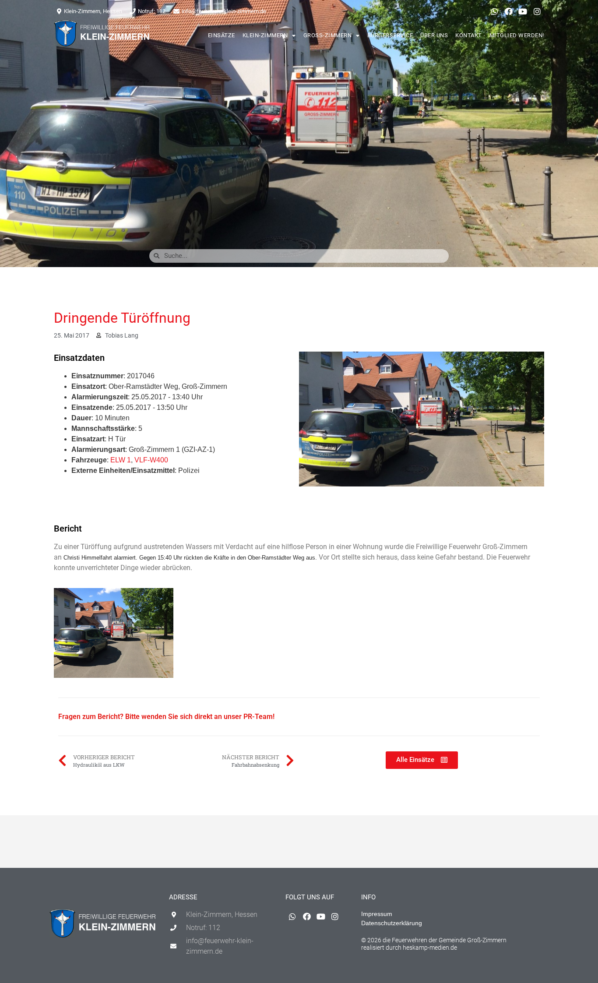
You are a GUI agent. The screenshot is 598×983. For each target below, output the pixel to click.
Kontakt (468, 35)
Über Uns (434, 35)
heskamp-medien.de (430, 947)
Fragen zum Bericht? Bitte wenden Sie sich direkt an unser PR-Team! (166, 716)
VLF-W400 (151, 460)
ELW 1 (120, 460)
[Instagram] (537, 11)
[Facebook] (509, 11)
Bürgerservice (390, 35)
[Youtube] (523, 11)
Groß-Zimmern (327, 35)
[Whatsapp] (494, 11)
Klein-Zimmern (265, 35)
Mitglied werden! (516, 35)
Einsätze (221, 35)
